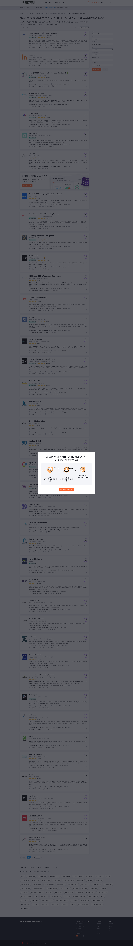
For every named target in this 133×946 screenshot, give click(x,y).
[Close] (93, 454)
